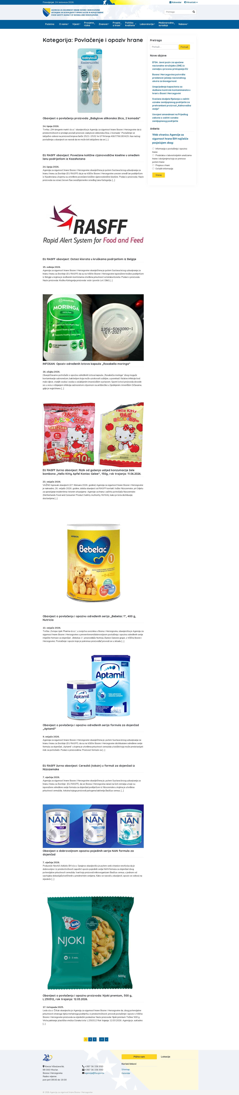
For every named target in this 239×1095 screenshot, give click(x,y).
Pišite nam (139, 1056)
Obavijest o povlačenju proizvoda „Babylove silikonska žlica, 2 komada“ (91, 118)
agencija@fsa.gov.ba (94, 1073)
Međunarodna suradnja (166, 24)
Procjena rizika (89, 24)
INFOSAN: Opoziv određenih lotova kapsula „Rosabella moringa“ (86, 363)
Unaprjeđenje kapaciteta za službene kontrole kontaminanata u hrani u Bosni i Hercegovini (171, 90)
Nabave (183, 24)
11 (102, 1039)
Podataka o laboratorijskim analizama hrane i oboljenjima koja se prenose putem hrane (172, 159)
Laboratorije (147, 24)
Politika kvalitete (130, 24)
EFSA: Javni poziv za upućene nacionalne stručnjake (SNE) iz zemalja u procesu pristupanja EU (170, 65)
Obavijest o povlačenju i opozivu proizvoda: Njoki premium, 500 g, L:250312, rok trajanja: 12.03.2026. (87, 997)
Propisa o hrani (162, 165)
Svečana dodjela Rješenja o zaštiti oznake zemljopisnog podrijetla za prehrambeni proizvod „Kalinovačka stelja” (171, 103)
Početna (49, 24)
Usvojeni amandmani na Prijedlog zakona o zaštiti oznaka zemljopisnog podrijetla (170, 117)
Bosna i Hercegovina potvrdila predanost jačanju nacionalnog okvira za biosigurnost (169, 78)
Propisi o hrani (116, 24)
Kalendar (176, 2)
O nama (63, 24)
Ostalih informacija (164, 168)
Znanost (103, 24)
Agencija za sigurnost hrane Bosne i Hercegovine (71, 1092)
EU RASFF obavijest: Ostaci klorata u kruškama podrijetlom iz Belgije (89, 259)
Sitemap (126, 1069)
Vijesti (75, 24)
